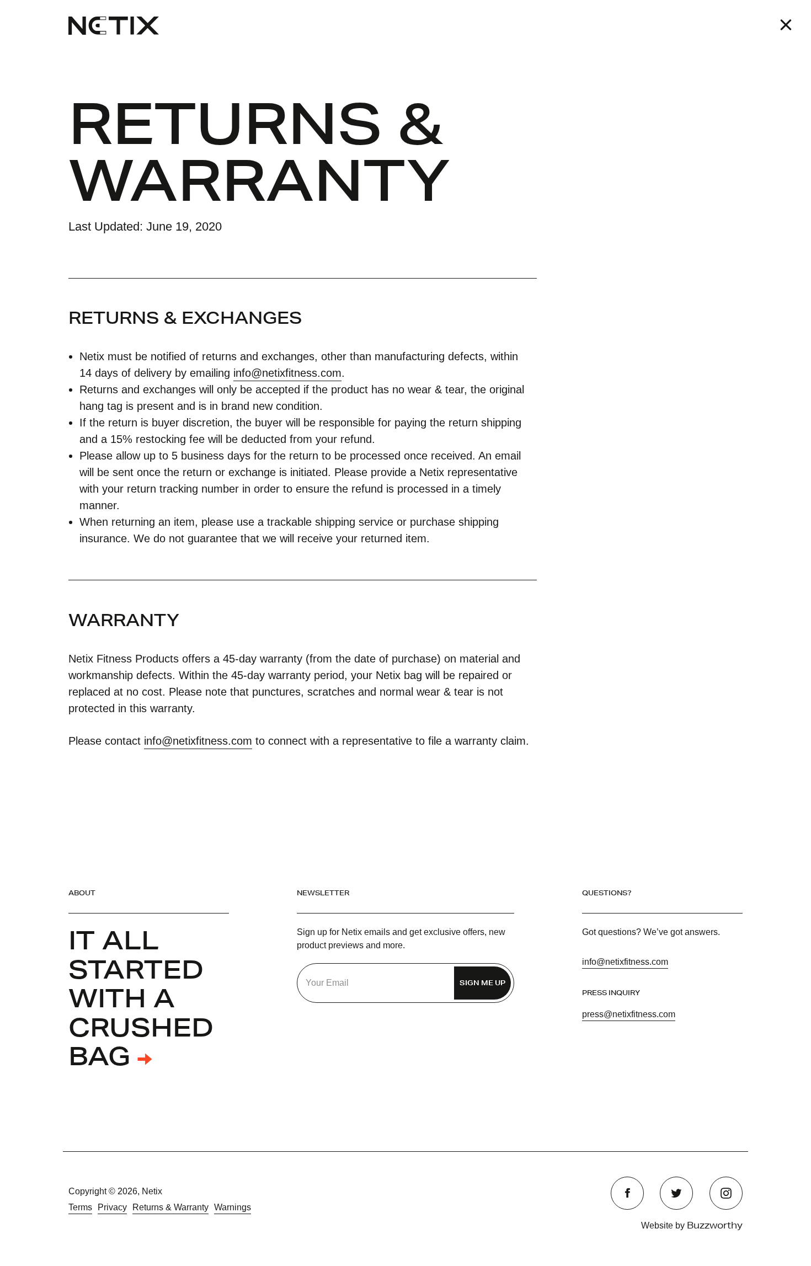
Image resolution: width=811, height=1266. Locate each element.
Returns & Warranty (170, 1207)
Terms (80, 1207)
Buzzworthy (715, 1225)
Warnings (232, 1207)
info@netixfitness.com (287, 373)
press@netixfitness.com (628, 1014)
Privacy (112, 1207)
